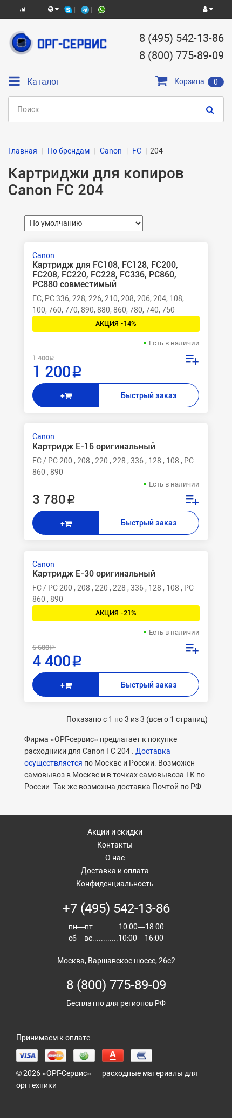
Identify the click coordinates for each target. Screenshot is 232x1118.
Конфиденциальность (115, 883)
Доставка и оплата (115, 870)
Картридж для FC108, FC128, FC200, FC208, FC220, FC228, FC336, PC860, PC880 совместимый (105, 274)
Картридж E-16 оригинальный (93, 447)
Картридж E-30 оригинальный (93, 574)
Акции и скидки (114, 832)
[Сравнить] (191, 360)
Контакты (115, 845)
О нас (115, 857)
